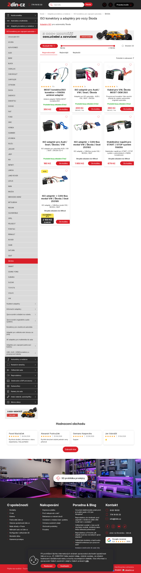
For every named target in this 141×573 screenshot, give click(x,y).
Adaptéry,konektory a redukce (22, 26)
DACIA (10, 90)
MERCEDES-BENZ (14, 197)
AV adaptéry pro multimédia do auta (20, 340)
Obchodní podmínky (49, 526)
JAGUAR (11, 149)
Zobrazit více (70, 449)
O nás (12, 513)
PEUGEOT (12, 224)
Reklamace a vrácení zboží (52, 516)
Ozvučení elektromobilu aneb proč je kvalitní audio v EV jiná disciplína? (88, 512)
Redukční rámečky (18, 365)
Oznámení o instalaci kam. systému (55, 520)
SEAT (10, 256)
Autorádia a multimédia (19, 21)
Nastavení (48, 566)
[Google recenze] (119, 540)
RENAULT (11, 234)
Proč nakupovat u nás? (50, 513)
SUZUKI (11, 282)
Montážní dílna (15, 536)
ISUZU (10, 144)
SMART (11, 266)
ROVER (10, 240)
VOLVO (11, 293)
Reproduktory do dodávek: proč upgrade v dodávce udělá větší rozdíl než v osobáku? (87, 520)
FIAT (9, 111)
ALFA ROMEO (13, 47)
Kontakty (13, 510)
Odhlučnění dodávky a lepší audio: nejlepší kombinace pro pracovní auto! (88, 542)
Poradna (45, 530)
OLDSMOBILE (13, 213)
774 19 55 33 (36, 5)
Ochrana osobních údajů (51, 523)
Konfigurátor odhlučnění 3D (20, 533)
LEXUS (10, 181)
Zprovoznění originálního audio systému (18, 321)
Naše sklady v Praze (17, 526)
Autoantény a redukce (19, 359)
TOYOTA (11, 288)
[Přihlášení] (110, 5)
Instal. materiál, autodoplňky (21, 397)
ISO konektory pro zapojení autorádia (20, 31)
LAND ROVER (13, 176)
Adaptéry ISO (45, 24)
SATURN (11, 250)
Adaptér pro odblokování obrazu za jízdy (20, 333)
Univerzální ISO (13, 37)
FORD (10, 117)
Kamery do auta (17, 391)
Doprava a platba (48, 510)
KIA (9, 160)
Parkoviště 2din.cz (16, 520)
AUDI (10, 53)
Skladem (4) (129, 46)
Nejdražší (76, 53)
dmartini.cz (129, 570)
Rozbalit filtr (48, 46)
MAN (10, 186)
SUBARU (11, 277)
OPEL (10, 218)
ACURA (10, 42)
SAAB (10, 245)
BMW (10, 58)
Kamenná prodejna (17, 539)
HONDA (11, 127)
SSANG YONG (13, 272)
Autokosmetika (16, 15)
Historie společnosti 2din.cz (20, 523)
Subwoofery (15, 386)
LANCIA (11, 170)
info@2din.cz (115, 519)
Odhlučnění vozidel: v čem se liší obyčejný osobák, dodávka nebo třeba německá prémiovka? (87, 527)
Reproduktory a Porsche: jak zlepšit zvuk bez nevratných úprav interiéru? (88, 535)
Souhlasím (64, 566)
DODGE (11, 106)
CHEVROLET (12, 74)
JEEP (10, 154)
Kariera (12, 516)
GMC (10, 122)
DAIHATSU (12, 101)
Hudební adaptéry (13, 304)
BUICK (10, 63)
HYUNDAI (11, 138)
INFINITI (11, 165)
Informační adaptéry (14, 309)
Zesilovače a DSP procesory (21, 381)
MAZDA (11, 192)
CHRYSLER (12, 79)
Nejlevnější (64, 53)
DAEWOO (11, 95)
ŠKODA (11, 261)
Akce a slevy (16, 402)
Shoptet (118, 570)
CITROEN (11, 85)
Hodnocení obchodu (70, 423)
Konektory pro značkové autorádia (19, 327)
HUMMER (11, 133)
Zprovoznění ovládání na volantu (19, 314)
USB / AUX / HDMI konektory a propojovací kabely (18, 353)
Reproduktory (16, 375)
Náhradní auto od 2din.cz (19, 530)
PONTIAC (11, 229)
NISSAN (11, 208)
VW (9, 298)
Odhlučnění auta (17, 370)
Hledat (88, 4)
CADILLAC (11, 69)
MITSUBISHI (12, 202)
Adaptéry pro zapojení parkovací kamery (19, 346)
